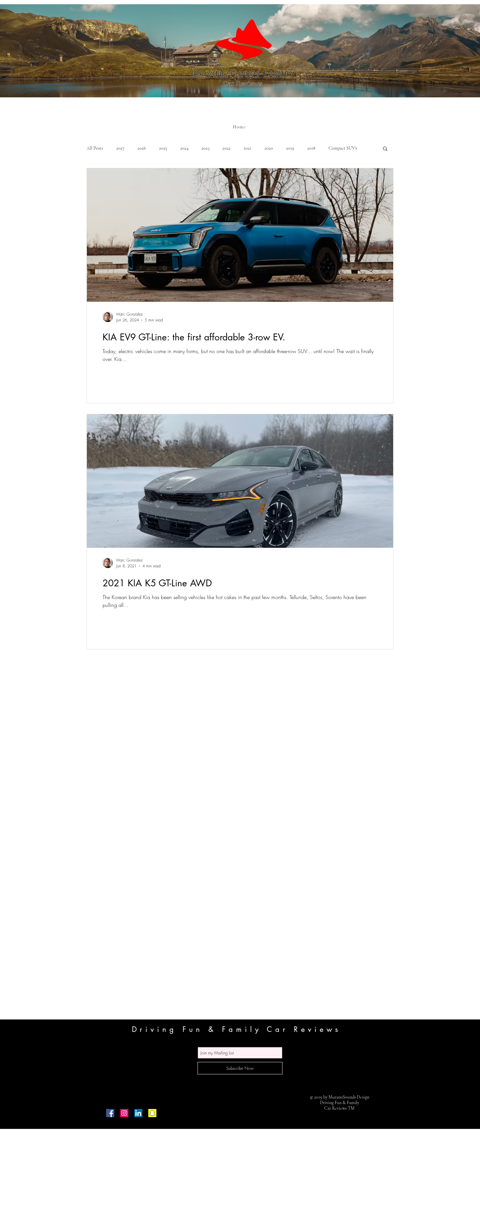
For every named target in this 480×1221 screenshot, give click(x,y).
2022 (226, 148)
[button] (385, 149)
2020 (268, 148)
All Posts (95, 148)
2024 (184, 148)
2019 (290, 148)
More (333, 148)
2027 (120, 148)
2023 (205, 148)
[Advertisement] (196, 1174)
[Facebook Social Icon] (110, 1113)
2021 (247, 148)
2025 (163, 148)
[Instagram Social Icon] (124, 1113)
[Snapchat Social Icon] (152, 1113)
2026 (141, 148)
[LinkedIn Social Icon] (138, 1113)
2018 (311, 148)
